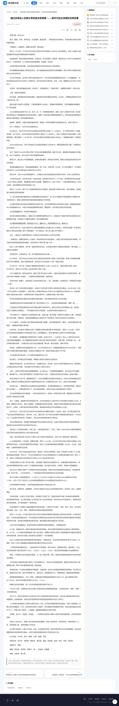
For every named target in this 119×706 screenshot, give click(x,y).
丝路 (89, 59)
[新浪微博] (75, 30)
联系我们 (97, 699)
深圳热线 (28, 688)
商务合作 (104, 699)
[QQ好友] (67, 30)
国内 (34, 3)
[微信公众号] (13, 700)
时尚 (54, 3)
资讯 (41, 3)
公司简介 (90, 699)
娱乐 (47, 3)
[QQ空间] (71, 30)
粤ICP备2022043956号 (107, 702)
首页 (27, 3)
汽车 (81, 3)
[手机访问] (7, 700)
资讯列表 (15, 12)
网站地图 (111, 699)
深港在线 (20, 688)
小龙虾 (95, 59)
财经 (61, 3)
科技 (68, 3)
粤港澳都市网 (11, 688)
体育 (75, 3)
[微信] (79, 30)
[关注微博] (18, 700)
